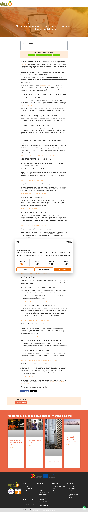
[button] (83, 4)
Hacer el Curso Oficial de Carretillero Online (31, 180)
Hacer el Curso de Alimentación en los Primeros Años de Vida (36, 302)
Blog (28, 23)
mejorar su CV (24, 64)
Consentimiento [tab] (24, 246)
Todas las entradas (21, 402)
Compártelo (26, 391)
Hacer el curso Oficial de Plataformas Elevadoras (33, 193)
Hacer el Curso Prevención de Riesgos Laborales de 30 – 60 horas (37, 155)
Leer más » (12, 447)
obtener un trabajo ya (26, 105)
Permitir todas (62, 269)
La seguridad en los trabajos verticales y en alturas (53, 461)
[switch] (37, 264)
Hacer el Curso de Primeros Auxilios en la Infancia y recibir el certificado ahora (40, 137)
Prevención (32, 23)
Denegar (25, 269)
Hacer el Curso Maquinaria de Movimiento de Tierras (34, 273)
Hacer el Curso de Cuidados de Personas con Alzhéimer (35, 320)
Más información (50, 509)
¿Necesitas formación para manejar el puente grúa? (16, 442)
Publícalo (34, 391)
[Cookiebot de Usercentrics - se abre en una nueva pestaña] (66, 242)
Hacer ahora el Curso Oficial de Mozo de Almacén (33, 225)
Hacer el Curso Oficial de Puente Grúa (30, 208)
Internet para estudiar (45, 85)
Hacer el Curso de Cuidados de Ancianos (31, 336)
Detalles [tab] (44, 246)
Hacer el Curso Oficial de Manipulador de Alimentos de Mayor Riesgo (38, 360)
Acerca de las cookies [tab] (63, 246)
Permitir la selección (44, 269)
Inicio (25, 23)
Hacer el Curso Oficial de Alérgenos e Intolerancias (33, 377)
